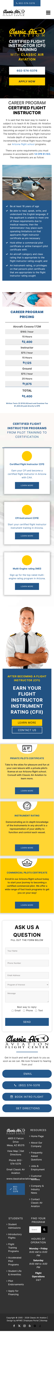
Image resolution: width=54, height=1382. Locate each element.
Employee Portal (31, 1320)
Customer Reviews (36, 1177)
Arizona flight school (23, 144)
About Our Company (36, 1144)
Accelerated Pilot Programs (14, 1261)
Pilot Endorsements (15, 1282)
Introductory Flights (15, 1236)
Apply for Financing (13, 1292)
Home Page (37, 1136)
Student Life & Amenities (14, 1273)
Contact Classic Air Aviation (36, 1203)
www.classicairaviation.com (21, 1178)
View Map (12, 1151)
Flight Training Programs (13, 1248)
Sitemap (43, 1320)
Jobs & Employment (38, 1168)
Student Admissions (14, 1226)
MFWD (19, 1320)
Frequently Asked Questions (36, 1156)
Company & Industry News (37, 1189)
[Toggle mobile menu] (48, 12)
